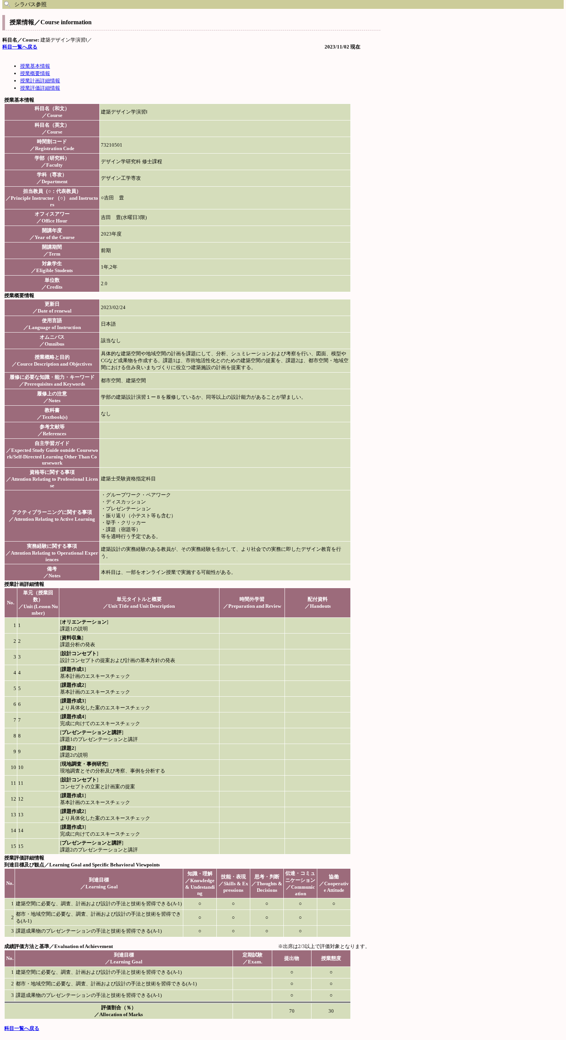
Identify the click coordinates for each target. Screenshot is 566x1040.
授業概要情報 (35, 73)
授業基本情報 (35, 66)
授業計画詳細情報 (40, 81)
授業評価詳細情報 (40, 88)
